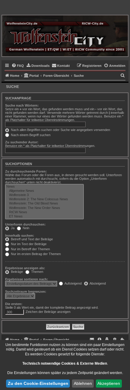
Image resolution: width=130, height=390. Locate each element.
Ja (12, 228)
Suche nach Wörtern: (22, 105)
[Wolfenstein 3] (44, 195)
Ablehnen (83, 383)
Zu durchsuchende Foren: (26, 171)
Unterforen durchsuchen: (25, 224)
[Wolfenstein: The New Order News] (44, 208)
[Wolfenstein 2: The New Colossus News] (44, 199)
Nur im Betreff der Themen (30, 249)
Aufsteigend (73, 283)
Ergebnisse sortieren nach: (26, 279)
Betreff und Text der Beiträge (31, 239)
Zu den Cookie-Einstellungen (38, 383)
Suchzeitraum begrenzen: (25, 291)
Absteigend (97, 283)
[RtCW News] (44, 212)
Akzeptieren (108, 383)
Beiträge (16, 271)
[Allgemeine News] (44, 191)
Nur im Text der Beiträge (28, 244)
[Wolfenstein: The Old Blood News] (44, 203)
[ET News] (44, 216)
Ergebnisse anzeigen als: (25, 268)
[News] (44, 187)
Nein (25, 228)
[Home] (65, 35)
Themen (36, 271)
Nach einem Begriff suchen (30, 135)
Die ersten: (13, 304)
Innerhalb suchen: (19, 235)
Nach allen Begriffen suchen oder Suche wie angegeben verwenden (60, 130)
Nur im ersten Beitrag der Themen (35, 254)
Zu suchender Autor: (21, 142)
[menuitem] (17, 65)
